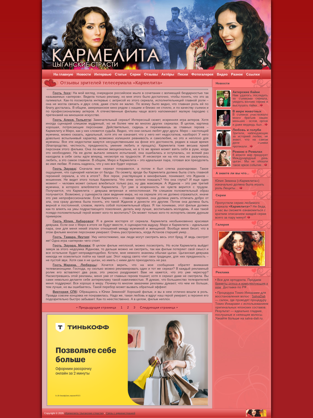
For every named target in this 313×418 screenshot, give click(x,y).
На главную (63, 74)
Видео (222, 74)
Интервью (102, 74)
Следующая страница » (159, 307)
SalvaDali (258, 296)
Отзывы (151, 74)
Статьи (120, 74)
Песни (183, 74)
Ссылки (253, 74)
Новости (84, 74)
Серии (135, 74)
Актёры (167, 74)
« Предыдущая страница (96, 307)
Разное (237, 74)
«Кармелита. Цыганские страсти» (84, 413)
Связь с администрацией (120, 413)
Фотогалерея (202, 74)
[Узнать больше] (261, 105)
